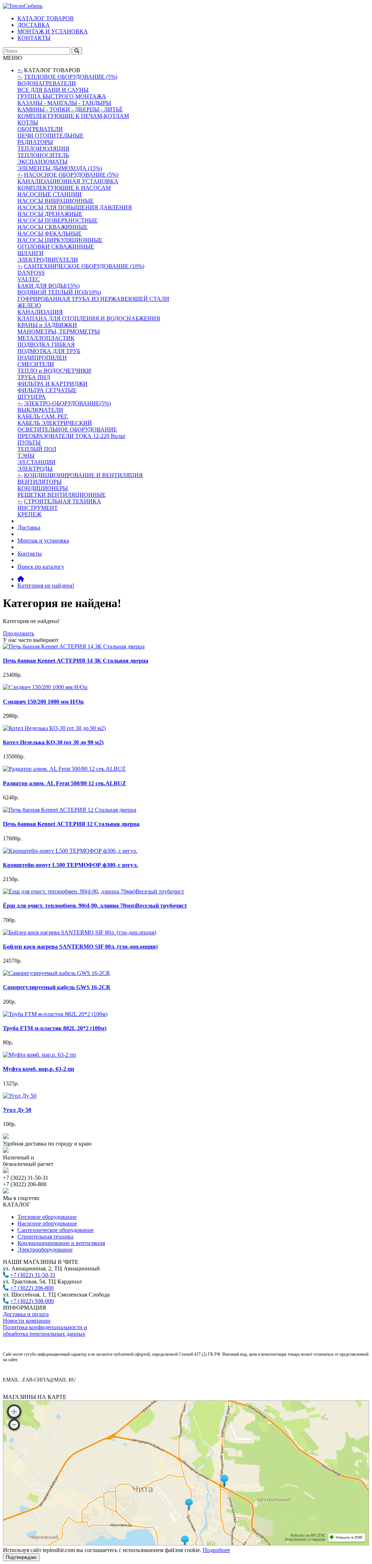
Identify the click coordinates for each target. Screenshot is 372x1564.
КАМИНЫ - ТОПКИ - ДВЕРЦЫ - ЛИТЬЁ (70, 109)
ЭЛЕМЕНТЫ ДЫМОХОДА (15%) (59, 168)
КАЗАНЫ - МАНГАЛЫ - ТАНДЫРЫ (64, 103)
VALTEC (28, 279)
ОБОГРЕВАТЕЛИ (40, 129)
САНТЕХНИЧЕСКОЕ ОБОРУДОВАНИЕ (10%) (84, 266)
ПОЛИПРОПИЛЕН (42, 358)
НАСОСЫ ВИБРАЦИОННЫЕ (55, 201)
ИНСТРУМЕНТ (37, 508)
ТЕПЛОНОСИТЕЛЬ (43, 155)
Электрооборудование (45, 1249)
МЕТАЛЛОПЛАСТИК (45, 338)
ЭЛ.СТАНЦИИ (36, 462)
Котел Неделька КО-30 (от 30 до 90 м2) (53, 742)
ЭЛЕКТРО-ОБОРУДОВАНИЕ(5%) (67, 403)
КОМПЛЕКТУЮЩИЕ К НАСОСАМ (64, 188)
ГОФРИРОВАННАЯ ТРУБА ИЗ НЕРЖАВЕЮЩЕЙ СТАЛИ (93, 299)
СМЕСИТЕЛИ (35, 364)
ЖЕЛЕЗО (29, 305)
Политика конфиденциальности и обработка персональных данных (45, 1330)
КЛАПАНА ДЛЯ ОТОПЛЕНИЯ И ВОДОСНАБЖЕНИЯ (88, 318)
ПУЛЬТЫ (29, 442)
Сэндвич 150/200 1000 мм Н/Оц (43, 702)
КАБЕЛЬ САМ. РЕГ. (42, 416)
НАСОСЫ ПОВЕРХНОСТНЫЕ (57, 220)
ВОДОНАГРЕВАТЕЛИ (46, 83)
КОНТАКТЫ (33, 38)
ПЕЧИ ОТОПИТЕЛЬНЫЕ (50, 135)
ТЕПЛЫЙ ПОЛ (36, 449)
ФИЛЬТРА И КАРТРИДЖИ (52, 384)
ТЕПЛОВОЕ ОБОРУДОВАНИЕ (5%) (70, 77)
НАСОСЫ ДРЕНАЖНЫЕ (49, 214)
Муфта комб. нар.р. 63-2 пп (38, 1069)
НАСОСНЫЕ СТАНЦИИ (49, 194)
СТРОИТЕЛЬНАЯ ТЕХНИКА (62, 501)
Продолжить (18, 633)
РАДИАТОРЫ (35, 142)
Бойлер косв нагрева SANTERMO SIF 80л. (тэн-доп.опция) (80, 946)
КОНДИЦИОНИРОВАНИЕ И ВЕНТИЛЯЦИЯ (83, 475)
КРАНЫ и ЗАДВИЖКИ (47, 325)
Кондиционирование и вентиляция (61, 1243)
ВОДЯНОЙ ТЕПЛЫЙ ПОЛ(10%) (59, 292)
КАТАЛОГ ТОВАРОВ (45, 18)
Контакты (29, 553)
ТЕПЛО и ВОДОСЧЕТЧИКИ (54, 371)
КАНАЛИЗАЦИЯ (40, 312)
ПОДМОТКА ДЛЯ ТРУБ (48, 351)
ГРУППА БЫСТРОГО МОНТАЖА (61, 96)
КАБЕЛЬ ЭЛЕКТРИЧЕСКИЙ (54, 423)
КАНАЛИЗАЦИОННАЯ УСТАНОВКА (67, 181)
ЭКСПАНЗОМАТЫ (42, 162)
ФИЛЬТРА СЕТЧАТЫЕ (47, 390)
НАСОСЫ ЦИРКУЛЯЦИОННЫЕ (59, 240)
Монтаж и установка (43, 540)
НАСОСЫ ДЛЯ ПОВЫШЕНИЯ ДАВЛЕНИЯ (74, 207)
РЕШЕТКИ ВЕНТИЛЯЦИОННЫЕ (61, 495)
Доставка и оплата (26, 1314)
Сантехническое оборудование (55, 1230)
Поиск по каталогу (40, 567)
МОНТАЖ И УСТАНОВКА (52, 31)
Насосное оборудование (47, 1223)
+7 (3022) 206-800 (32, 1288)
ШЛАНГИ (30, 253)
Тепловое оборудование (47, 1217)
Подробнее (216, 1550)
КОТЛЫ (27, 122)
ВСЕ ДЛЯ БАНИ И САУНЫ (53, 90)
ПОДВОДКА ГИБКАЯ (46, 344)
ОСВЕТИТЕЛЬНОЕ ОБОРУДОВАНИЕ (67, 429)
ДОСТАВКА (33, 25)
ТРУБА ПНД (33, 377)
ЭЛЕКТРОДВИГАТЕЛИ (47, 260)
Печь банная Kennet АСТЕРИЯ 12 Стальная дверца (71, 824)
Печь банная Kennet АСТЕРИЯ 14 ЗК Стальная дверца (75, 661)
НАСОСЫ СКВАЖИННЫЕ (52, 227)
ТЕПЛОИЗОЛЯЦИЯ (43, 149)
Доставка (28, 527)
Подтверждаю (21, 1557)
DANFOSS (31, 273)
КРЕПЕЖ (29, 514)
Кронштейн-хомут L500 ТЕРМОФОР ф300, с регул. (70, 865)
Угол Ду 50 (17, 1110)
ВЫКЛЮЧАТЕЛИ (40, 410)
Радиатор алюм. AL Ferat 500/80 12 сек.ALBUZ (64, 783)
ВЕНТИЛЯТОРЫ (39, 482)
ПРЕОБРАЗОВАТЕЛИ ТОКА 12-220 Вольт (71, 436)
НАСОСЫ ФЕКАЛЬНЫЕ (49, 233)
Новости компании (26, 1321)
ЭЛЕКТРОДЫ (35, 469)
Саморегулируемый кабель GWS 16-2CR (56, 987)
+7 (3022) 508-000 (32, 1301)
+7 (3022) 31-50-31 (33, 1275)
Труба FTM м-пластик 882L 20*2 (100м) (54, 1028)
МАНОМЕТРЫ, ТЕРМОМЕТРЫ (58, 331)
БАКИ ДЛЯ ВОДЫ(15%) (48, 286)
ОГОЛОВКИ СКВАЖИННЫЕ (55, 246)
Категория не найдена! (45, 585)
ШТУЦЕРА (31, 397)
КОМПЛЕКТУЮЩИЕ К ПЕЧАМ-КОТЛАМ (73, 116)
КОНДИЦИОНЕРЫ (42, 488)
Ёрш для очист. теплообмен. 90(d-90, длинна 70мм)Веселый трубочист (95, 905)
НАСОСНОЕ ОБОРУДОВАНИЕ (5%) (71, 175)
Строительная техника (45, 1236)
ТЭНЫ (26, 456)
